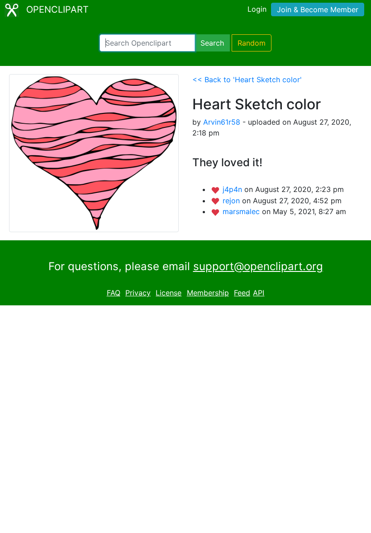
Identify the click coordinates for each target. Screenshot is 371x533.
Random (252, 42)
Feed (242, 292)
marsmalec (242, 211)
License (168, 292)
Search (212, 42)
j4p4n (233, 189)
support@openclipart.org (258, 266)
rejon (232, 200)
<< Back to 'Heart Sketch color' (247, 79)
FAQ (113, 292)
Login (256, 9)
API (258, 292)
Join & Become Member (317, 9)
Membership (208, 292)
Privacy (138, 292)
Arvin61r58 (221, 121)
